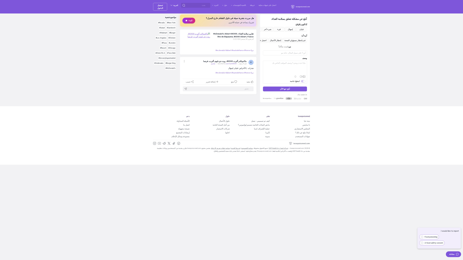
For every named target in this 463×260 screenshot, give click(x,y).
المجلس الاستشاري (302, 128)
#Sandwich (171, 28)
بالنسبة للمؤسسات (239, 5)
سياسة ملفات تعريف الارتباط (220, 148)
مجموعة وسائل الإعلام (181, 136)
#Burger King (170, 63)
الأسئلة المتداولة (183, 121)
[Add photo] (304, 76)
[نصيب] (184, 61)
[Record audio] (295, 76)
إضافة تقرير (210, 82)
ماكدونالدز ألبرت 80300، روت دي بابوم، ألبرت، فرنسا (224, 61)
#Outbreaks (158, 63)
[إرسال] (185, 88)
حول (225, 5)
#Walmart (163, 33)
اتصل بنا (186, 125)
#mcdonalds (220, 50)
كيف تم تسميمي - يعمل (260, 121)
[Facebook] (178, 143)
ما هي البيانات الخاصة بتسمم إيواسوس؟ (254, 125)
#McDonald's (170, 68)
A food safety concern (434, 243)
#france (247, 50)
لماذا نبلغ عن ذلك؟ (302, 132)
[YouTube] (159, 143)
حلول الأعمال (224, 121)
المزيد (216, 5)
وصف (304, 58)
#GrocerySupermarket (167, 58)
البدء (190, 20)
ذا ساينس (306, 125)
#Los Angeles (161, 38)
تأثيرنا (268, 132)
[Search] (183, 5)
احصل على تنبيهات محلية (267, 5)
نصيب (188, 82)
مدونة (267, 136)
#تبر (252, 50)
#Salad (162, 28)
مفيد (248, 82)
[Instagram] (154, 143)
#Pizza (164, 43)
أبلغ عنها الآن (285, 89)
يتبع (232, 82)
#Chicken (171, 38)
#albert (228, 50)
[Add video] (301, 76)
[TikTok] (173, 143)
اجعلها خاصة (295, 81)
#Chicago (171, 48)
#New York (171, 23)
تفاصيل (213, 64)
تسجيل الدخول (160, 7)
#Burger (172, 33)
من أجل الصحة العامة (221, 125)
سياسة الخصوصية (247, 148)
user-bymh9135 (227, 64)
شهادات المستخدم (302, 136)
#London (172, 43)
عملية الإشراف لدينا (262, 128)
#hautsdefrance (238, 50)
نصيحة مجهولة (184, 128)
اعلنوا (227, 132)
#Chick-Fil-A (160, 53)
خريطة (252, 5)
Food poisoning (431, 237)
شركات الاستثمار (223, 128)
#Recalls (161, 23)
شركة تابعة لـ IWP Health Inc (278, 148)
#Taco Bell (171, 53)
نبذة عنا (307, 121)
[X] (169, 143)
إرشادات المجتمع (183, 132)
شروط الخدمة (235, 148)
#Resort (163, 48)
